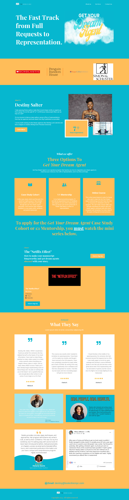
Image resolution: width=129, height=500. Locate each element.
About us (88, 4)
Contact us (108, 4)
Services (98, 4)
